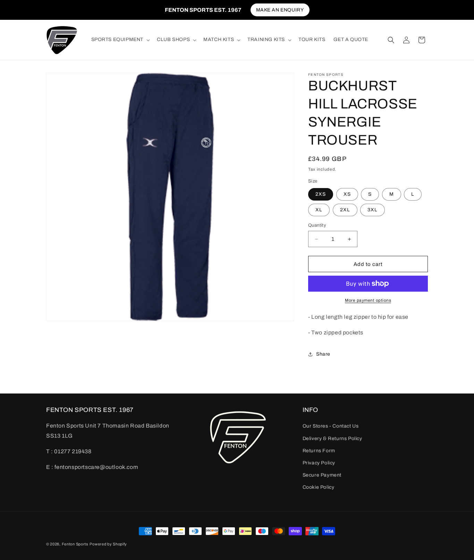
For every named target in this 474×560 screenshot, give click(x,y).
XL (318, 209)
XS (347, 194)
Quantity (317, 225)
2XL (345, 209)
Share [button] (323, 354)
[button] (120, 39)
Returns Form (319, 450)
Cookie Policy (319, 487)
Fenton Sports (75, 544)
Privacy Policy (319, 462)
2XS (320, 194)
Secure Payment (322, 475)
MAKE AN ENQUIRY (280, 10)
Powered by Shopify (108, 544)
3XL (372, 209)
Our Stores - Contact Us (331, 426)
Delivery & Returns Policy (332, 438)
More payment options (368, 300)
